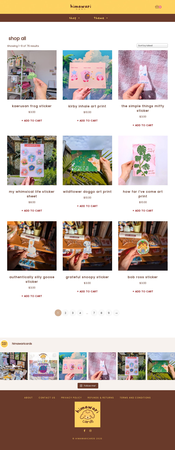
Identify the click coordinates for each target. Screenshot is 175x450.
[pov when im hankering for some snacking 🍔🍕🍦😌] (73, 366)
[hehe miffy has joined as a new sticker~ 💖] (102, 366)
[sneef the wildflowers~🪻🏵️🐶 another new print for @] (161, 366)
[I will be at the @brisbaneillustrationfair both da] (43, 366)
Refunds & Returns (101, 397)
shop (73, 18)
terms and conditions (135, 397)
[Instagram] (90, 430)
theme (100, 18)
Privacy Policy (71, 397)
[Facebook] (84, 430)
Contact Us (47, 397)
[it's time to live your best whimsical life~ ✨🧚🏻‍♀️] (131, 366)
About (28, 397)
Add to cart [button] (33, 120)
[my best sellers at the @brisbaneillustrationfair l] (14, 366)
